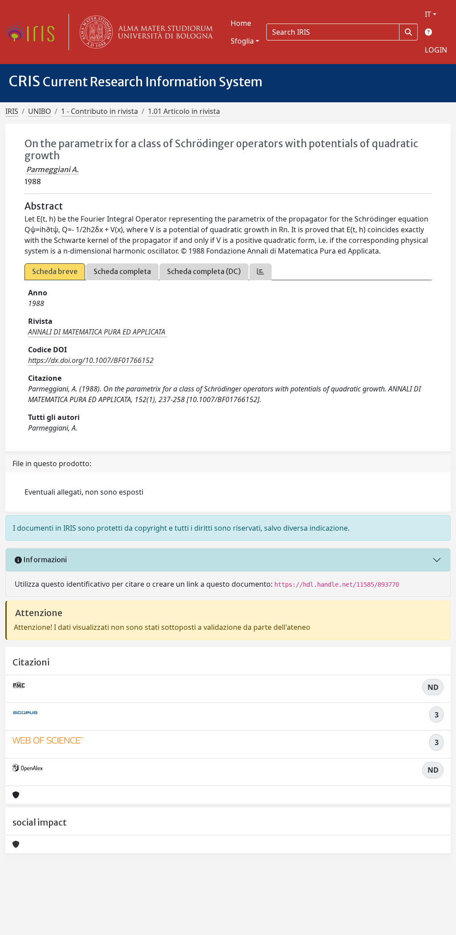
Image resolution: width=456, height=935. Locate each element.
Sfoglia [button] (242, 41)
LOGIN (436, 50)
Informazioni (44, 559)
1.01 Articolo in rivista (184, 111)
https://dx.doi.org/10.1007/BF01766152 (91, 360)
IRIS (11, 111)
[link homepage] (33, 32)
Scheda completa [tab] (122, 271)
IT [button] (428, 14)
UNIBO (39, 111)
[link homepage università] (144, 32)
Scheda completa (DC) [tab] (204, 271)
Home (241, 23)
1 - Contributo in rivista (99, 111)
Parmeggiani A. (52, 169)
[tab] (260, 271)
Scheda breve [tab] (54, 271)
